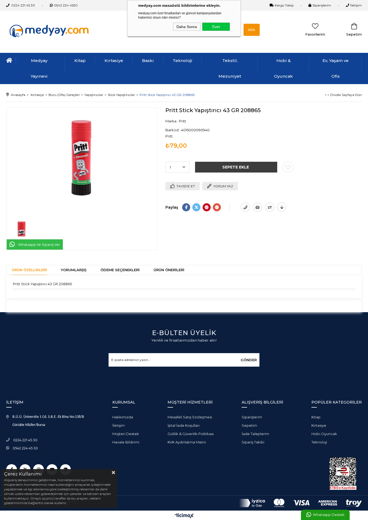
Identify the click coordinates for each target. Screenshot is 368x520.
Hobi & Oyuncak (283, 68)
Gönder (249, 360)
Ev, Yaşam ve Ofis (335, 68)
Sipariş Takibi (253, 442)
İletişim (356, 5)
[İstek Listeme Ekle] (257, 207)
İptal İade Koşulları (184, 425)
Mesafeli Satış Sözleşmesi (190, 417)
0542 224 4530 (66, 5)
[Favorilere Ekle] (288, 167)
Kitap (80, 60)
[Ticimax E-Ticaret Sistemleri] (184, 516)
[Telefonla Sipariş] (245, 207)
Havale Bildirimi (125, 442)
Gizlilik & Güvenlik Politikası (191, 434)
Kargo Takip (284, 5)
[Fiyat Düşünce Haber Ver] (281, 207)
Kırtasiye (114, 60)
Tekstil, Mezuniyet (229, 68)
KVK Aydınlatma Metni (187, 442)
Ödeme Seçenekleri (120, 270)
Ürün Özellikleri (29, 270)
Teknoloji (182, 60)
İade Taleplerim (255, 434)
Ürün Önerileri (169, 270)
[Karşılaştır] (269, 207)
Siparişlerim (322, 5)
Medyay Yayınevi (39, 68)
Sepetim (249, 425)
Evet (216, 27)
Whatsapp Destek (328, 515)
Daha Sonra (186, 27)
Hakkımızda (122, 417)
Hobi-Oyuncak (324, 434)
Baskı (148, 60)
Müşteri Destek (125, 434)
